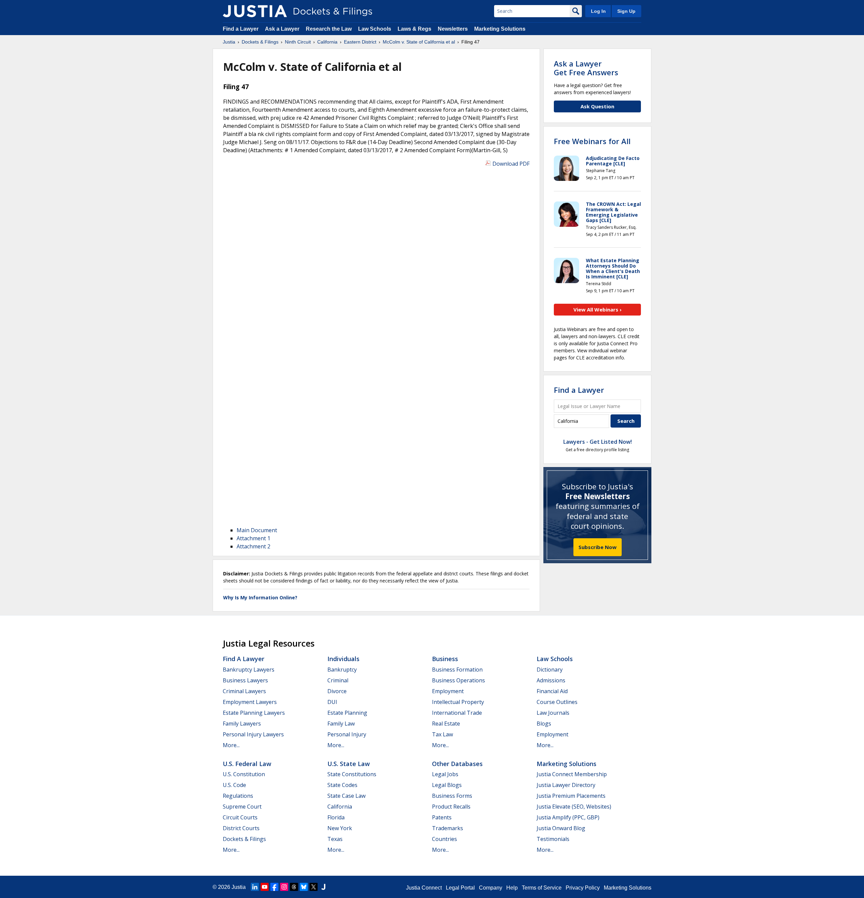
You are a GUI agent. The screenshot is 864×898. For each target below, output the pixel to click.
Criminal (337, 680)
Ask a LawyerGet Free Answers (586, 67)
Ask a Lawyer (283, 29)
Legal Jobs (445, 774)
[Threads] (294, 887)
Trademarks (447, 828)
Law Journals (553, 712)
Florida (336, 817)
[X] (313, 887)
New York (339, 828)
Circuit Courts (240, 817)
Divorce (337, 691)
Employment (448, 691)
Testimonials (553, 839)
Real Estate (446, 723)
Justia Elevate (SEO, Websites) (574, 806)
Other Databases (457, 764)
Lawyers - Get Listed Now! (597, 441)
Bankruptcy (342, 669)
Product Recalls (451, 806)
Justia (239, 887)
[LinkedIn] (255, 887)
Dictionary (550, 669)
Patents (442, 817)
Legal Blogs (447, 785)
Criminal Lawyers (244, 691)
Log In (598, 11)
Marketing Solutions (499, 29)
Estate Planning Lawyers (254, 712)
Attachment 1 (253, 538)
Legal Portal (460, 888)
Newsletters (453, 29)
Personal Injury (346, 734)
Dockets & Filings (244, 839)
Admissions (551, 680)
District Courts (241, 828)
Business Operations (458, 680)
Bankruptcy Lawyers (248, 669)
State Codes (342, 785)
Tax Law (442, 734)
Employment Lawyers (250, 702)
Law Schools (374, 29)
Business (445, 659)
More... (231, 745)
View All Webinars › (597, 309)
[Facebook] (274, 887)
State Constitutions (351, 774)
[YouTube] (265, 887)
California (339, 806)
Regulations (238, 795)
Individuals (343, 659)
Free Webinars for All (592, 141)
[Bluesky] (304, 887)
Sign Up (626, 11)
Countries (444, 839)
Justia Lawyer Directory (566, 785)
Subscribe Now (597, 547)
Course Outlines (557, 702)
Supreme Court (242, 806)
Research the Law (329, 29)
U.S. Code (234, 785)
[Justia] (255, 11)
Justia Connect (424, 888)
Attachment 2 (253, 546)
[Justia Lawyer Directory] (323, 887)
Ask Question (597, 106)
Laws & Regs (414, 29)
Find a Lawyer (241, 29)
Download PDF (511, 163)
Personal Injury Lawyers (253, 734)
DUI (332, 702)
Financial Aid (552, 691)
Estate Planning (347, 712)
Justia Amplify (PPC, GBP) (568, 817)
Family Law (341, 723)
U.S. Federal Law (247, 764)
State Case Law (346, 795)
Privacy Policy (583, 888)
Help (512, 888)
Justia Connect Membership (572, 774)
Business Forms (452, 795)
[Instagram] (284, 887)
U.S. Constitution (244, 774)
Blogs (544, 723)
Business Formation (457, 669)
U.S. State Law (348, 764)
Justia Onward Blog (561, 828)
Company (490, 888)
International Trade (457, 712)
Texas (335, 839)
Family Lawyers (242, 723)
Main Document (257, 530)
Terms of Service (542, 888)
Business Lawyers (245, 680)
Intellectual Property (458, 702)
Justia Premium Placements (571, 795)
